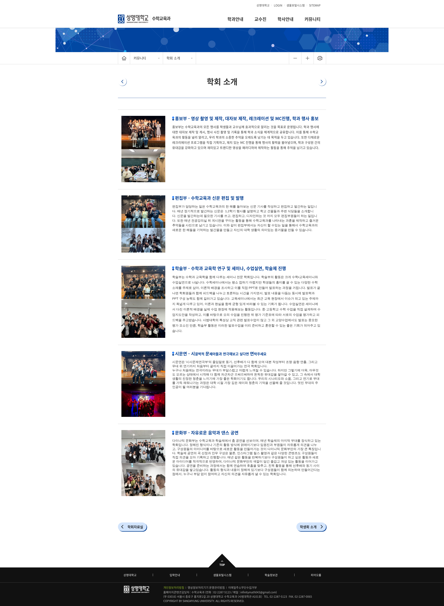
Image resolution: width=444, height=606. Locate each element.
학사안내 (285, 19)
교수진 (260, 19)
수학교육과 (161, 18)
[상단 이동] (222, 560)
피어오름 (316, 575)
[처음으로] (124, 58)
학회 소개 (173, 58)
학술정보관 (271, 575)
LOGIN (278, 5)
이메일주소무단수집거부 (242, 587)
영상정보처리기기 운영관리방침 (206, 587)
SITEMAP (315, 5)
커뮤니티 (313, 19)
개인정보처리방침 (173, 587)
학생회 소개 (308, 526)
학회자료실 (135, 526)
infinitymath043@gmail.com (258, 592)
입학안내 (175, 575)
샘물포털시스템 (222, 575)
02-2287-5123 (222, 592)
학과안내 (235, 19)
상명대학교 (263, 5)
